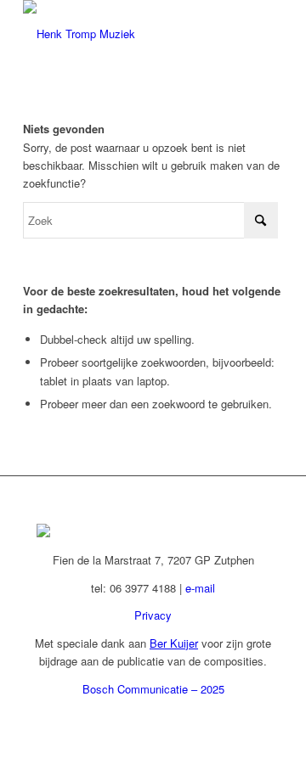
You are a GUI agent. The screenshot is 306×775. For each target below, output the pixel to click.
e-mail (200, 588)
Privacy (153, 615)
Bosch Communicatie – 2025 (153, 689)
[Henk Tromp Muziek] (127, 34)
